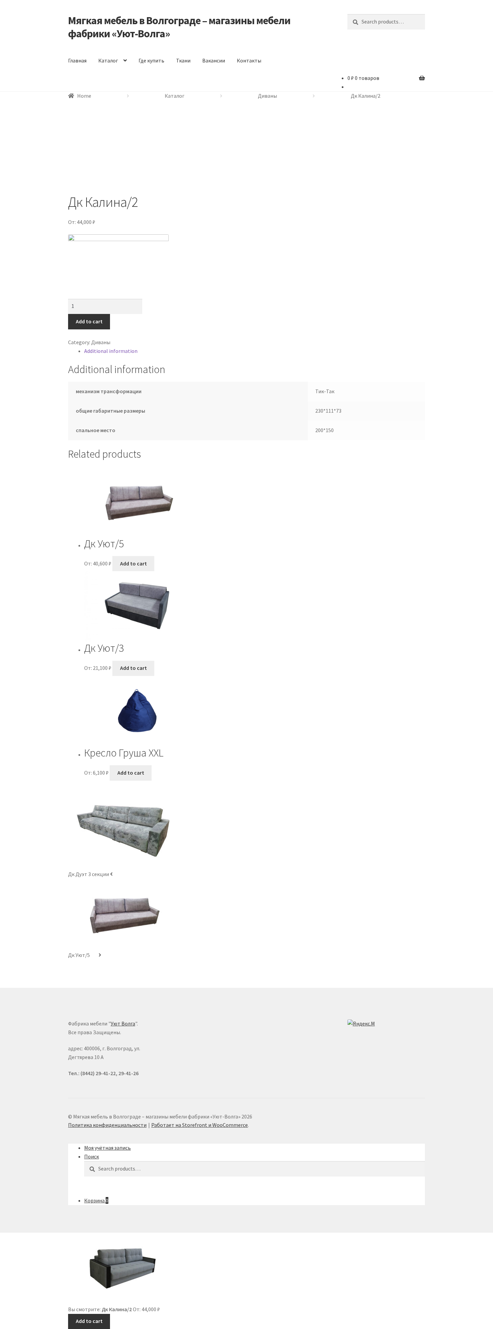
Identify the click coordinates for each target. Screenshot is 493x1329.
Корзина (96, 1200)
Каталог (108, 60)
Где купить (151, 60)
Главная (77, 60)
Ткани (183, 60)
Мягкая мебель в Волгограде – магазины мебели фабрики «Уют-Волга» (179, 27)
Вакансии (213, 60)
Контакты (249, 60)
